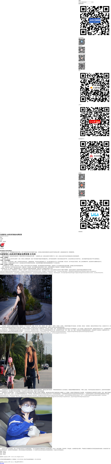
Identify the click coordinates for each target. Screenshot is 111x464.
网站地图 (2, 463)
